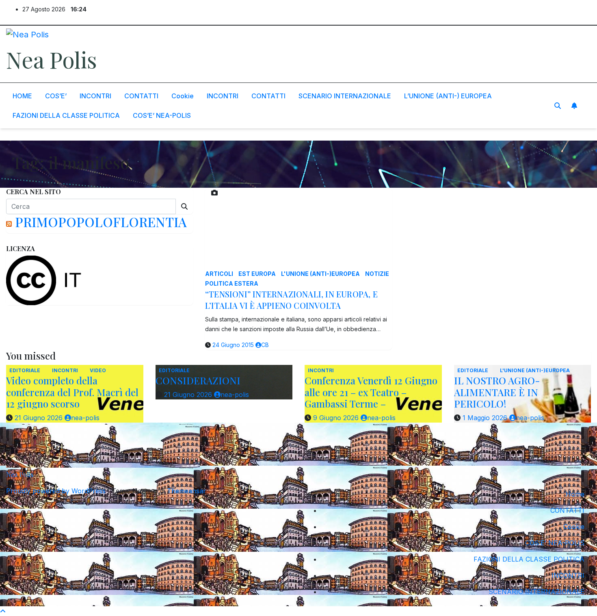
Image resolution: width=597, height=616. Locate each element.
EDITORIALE (25, 370)
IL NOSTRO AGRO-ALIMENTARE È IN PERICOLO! (497, 392)
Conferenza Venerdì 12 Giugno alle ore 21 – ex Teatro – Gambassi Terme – (371, 392)
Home (575, 494)
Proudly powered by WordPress (57, 491)
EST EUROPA (257, 273)
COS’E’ (56, 96)
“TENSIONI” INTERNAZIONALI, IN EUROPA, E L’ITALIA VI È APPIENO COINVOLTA (291, 299)
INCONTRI (95, 96)
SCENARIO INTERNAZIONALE (344, 96)
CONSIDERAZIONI (198, 380)
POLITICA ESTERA (231, 283)
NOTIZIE (377, 273)
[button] (557, 106)
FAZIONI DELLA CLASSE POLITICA (66, 115)
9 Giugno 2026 (337, 418)
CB (265, 344)
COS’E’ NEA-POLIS (162, 115)
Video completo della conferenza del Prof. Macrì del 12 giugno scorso (72, 392)
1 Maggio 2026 (486, 418)
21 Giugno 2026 (40, 418)
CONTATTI (141, 96)
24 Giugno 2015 (233, 344)
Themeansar (186, 491)
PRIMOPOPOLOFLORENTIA (101, 221)
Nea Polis (51, 59)
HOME (22, 96)
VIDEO (98, 370)
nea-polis (85, 418)
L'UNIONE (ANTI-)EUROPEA (321, 273)
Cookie (182, 96)
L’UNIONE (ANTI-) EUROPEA (448, 96)
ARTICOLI (219, 273)
